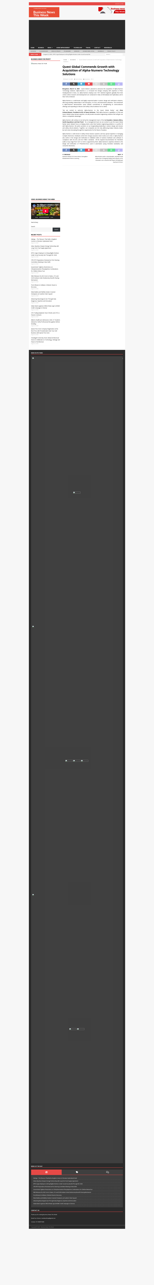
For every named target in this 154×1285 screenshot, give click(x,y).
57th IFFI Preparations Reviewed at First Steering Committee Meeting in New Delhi (55, 1186)
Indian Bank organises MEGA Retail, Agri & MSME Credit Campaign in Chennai (54, 1203)
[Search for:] (114, 54)
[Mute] (55, 217)
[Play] (33, 217)
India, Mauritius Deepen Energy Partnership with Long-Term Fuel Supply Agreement (55, 1181)
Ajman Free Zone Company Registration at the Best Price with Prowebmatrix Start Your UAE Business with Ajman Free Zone (44, 331)
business (41, 47)
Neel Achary (78, 79)
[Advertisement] (77, 32)
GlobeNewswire (43, 51)
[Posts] (46, 1172)
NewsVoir (76, 51)
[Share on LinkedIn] (81, 84)
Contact (97, 47)
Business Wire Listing (88, 51)
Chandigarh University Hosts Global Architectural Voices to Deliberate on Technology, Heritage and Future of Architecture (45, 340)
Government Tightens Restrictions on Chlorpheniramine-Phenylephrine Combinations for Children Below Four (44, 269)
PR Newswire (67, 51)
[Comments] (107, 1172)
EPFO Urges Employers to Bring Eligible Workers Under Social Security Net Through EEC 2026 (58, 1184)
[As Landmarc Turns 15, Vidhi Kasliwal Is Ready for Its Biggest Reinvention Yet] (80, 1095)
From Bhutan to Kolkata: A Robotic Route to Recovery (47, 1195)
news (49, 47)
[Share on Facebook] (66, 84)
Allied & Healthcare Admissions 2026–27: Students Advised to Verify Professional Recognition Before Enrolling (45, 322)
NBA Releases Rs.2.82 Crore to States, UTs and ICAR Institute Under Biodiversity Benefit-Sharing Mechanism (45, 278)
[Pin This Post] (89, 84)
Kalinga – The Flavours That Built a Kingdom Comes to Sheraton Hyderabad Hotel (55, 1178)
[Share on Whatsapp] (111, 84)
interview (33, 51)
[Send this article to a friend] (96, 84)
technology (78, 47)
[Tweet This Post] (73, 84)
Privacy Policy (111, 51)
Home (32, 47)
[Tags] (77, 1172)
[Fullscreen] (58, 217)
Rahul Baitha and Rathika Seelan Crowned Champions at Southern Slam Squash (55, 1198)
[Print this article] (104, 84)
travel (88, 47)
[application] (45, 211)
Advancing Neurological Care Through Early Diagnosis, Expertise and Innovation (54, 1201)
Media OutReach (56, 51)
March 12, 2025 (69, 79)
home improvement (63, 47)
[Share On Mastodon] (119, 84)
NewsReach (108, 47)
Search (33, 226)
